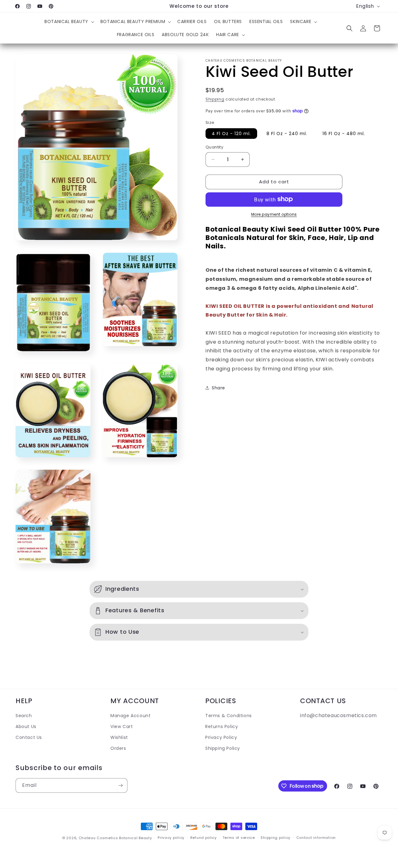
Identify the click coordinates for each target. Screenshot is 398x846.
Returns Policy (221, 726)
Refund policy (203, 837)
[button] (69, 21)
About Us (26, 726)
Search (24, 715)
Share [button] (218, 388)
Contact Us (29, 737)
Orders (118, 748)
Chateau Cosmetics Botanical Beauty (115, 837)
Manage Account (130, 715)
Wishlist (119, 737)
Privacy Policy (221, 737)
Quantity (214, 147)
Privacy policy (171, 837)
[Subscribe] (120, 785)
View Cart (121, 726)
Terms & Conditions (228, 715)
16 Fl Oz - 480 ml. (343, 133)
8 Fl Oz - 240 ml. (286, 133)
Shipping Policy (222, 748)
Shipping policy (275, 837)
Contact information (316, 837)
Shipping (215, 99)
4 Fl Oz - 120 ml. (231, 133)
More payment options (274, 214)
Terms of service (239, 837)
